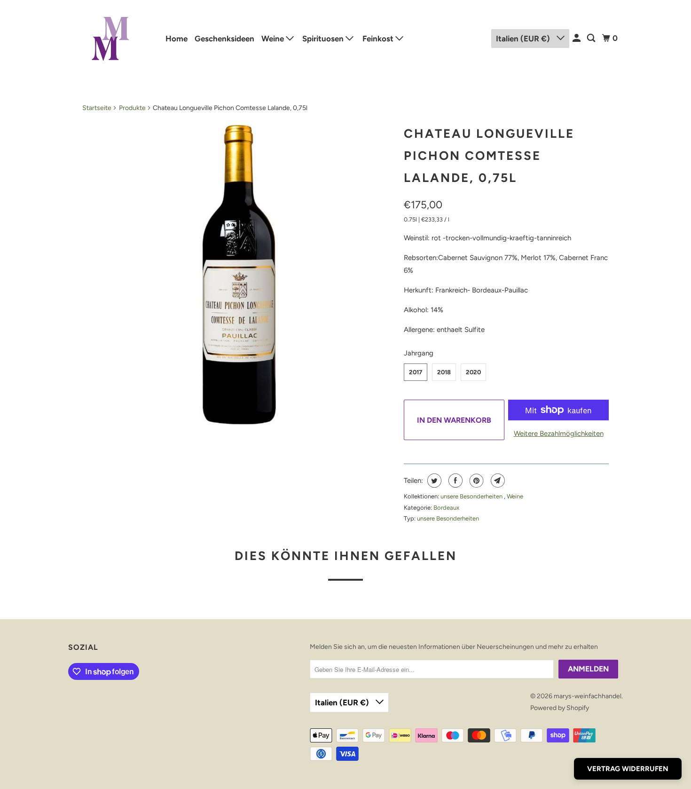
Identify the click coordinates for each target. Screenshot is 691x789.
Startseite (96, 108)
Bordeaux (446, 507)
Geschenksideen (224, 38)
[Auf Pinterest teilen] (475, 480)
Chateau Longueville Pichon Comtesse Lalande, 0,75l (489, 155)
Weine (273, 38)
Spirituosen (324, 38)
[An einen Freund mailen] (496, 480)
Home (176, 38)
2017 (415, 372)
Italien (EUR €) (524, 38)
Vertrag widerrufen (627, 769)
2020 (473, 372)
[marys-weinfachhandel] (110, 38)
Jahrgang (418, 353)
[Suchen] (591, 38)
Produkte (132, 108)
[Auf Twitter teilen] (433, 480)
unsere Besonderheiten (472, 496)
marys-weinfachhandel (587, 696)
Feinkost (378, 38)
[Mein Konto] (577, 38)
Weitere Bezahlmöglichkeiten (559, 433)
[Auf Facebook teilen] (454, 480)
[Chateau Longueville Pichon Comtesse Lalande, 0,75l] (238, 276)
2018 (444, 372)
